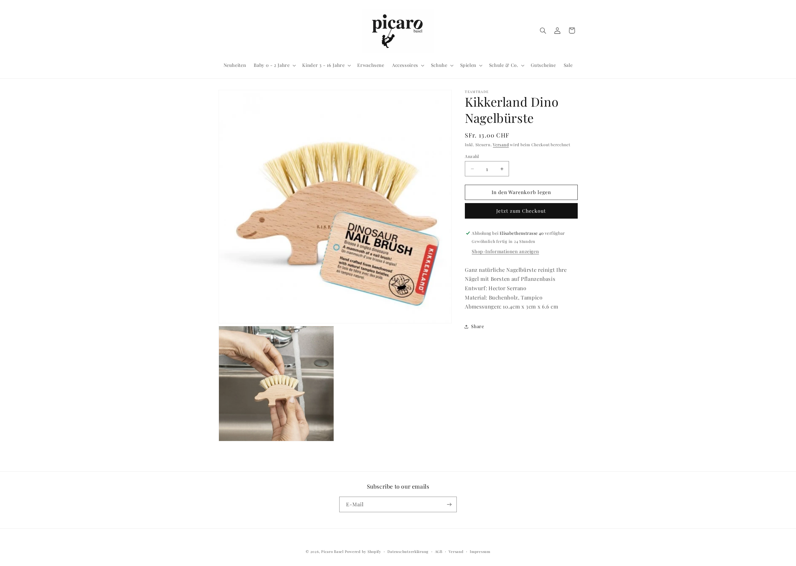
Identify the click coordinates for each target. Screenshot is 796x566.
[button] (274, 65)
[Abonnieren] (449, 504)
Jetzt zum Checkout (521, 211)
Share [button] (477, 326)
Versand (501, 144)
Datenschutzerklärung (407, 551)
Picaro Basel (332, 551)
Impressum (480, 551)
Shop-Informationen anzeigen (505, 251)
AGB (438, 551)
